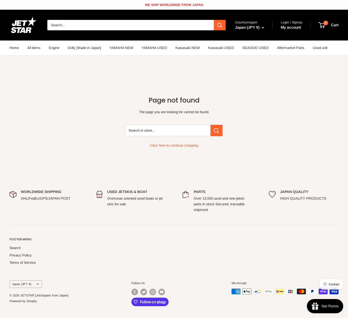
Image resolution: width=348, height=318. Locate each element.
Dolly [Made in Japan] (84, 48)
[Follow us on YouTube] (161, 292)
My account (291, 27)
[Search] (220, 25)
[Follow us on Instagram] (152, 292)
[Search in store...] (216, 130)
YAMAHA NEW (121, 48)
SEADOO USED (255, 48)
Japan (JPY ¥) (21, 284)
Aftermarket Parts (290, 48)
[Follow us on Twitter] (143, 292)
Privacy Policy (20, 255)
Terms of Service (22, 262)
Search (15, 248)
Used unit (320, 48)
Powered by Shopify (23, 301)
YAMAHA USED (154, 48)
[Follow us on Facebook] (134, 292)
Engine (54, 48)
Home (14, 48)
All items (33, 48)
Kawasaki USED (221, 48)
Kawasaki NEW (187, 48)
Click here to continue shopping (174, 145)
